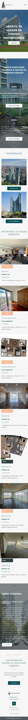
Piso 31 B (5, 416)
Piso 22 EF (5, 467)
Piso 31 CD (6, 516)
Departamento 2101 (8, 367)
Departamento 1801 (8, 318)
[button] (2, 252)
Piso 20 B (4, 271)
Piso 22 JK (5, 565)
